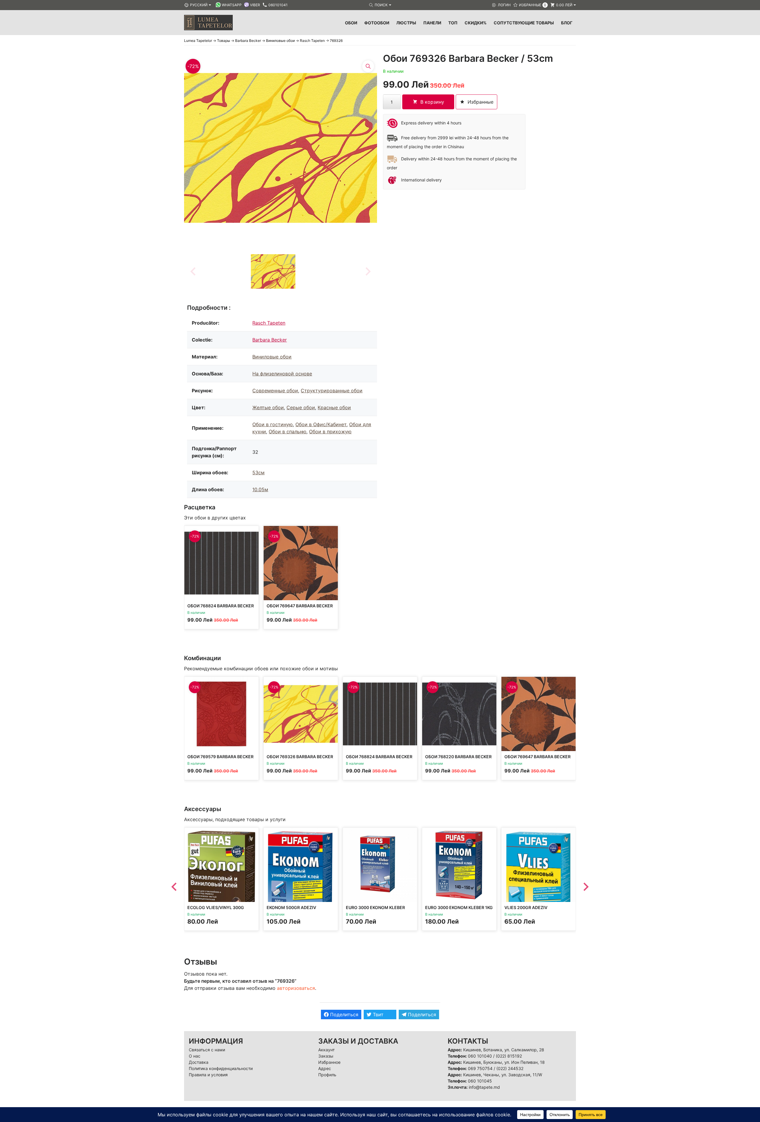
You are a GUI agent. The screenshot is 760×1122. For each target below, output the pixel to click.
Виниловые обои (272, 357)
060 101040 (480, 1055)
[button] (273, 271)
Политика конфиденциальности (221, 1068)
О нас (194, 1055)
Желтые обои (268, 407)
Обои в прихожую (330, 431)
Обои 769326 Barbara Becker (300, 756)
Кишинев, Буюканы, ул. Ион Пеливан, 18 (504, 1062)
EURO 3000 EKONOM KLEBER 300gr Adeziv (375, 910)
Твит (377, 1014)
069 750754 (480, 1068)
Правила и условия (208, 1074)
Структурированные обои (331, 391)
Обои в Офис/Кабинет (320, 424)
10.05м (260, 489)
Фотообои (376, 22)
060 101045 (480, 1080)
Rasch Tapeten (268, 323)
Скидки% (476, 22)
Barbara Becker (269, 340)
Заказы (325, 1055)
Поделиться (343, 1014)
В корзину (432, 102)
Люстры (406, 22)
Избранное (329, 1062)
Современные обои (275, 391)
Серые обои (300, 407)
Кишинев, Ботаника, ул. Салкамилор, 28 (503, 1049)
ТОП (452, 22)
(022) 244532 (509, 1068)
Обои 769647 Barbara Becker (300, 605)
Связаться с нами (207, 1049)
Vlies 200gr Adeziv (525, 907)
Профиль (327, 1074)
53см (258, 472)
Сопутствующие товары (524, 22)
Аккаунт (326, 1049)
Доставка (198, 1062)
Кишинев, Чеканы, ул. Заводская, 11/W (502, 1074)
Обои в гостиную (272, 424)
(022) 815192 (509, 1055)
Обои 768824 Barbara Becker (220, 605)
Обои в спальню (287, 431)
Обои (351, 22)
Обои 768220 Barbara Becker (458, 756)
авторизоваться (296, 988)
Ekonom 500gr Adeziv (291, 907)
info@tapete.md (484, 1087)
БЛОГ (566, 22)
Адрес (324, 1068)
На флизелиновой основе (282, 374)
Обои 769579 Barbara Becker (220, 756)
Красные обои (334, 407)
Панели (432, 22)
